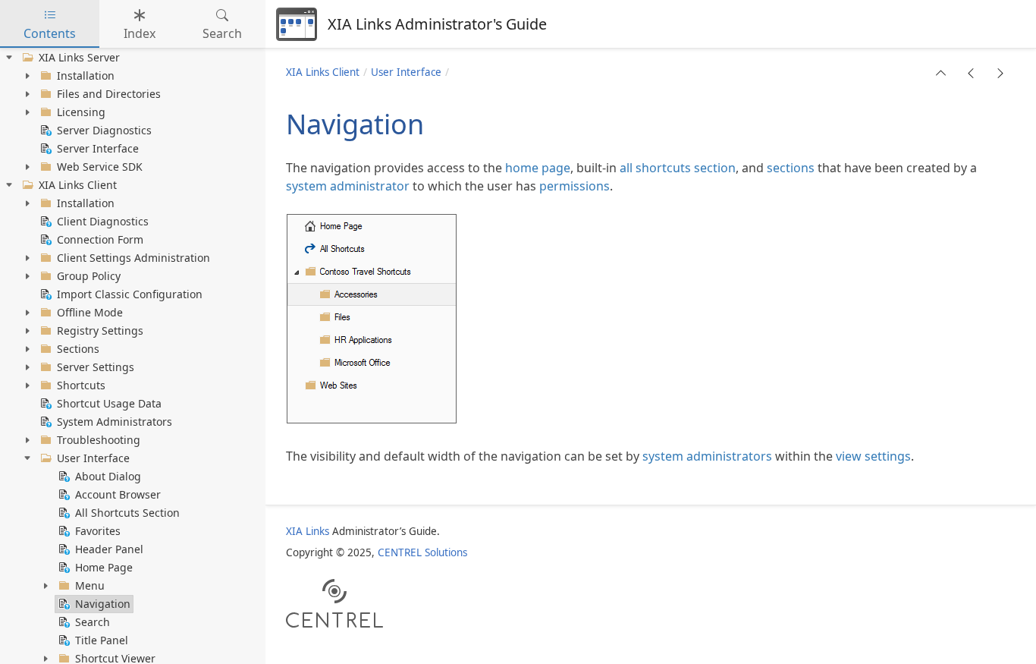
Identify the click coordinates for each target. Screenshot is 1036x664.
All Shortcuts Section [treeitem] (127, 512)
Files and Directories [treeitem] (109, 94)
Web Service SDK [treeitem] (100, 166)
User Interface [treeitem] (93, 458)
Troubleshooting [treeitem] (98, 440)
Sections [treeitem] (78, 348)
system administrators (707, 456)
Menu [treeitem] (90, 585)
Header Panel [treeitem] (109, 549)
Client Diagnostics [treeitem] (103, 221)
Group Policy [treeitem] (89, 276)
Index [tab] (139, 33)
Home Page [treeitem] (104, 567)
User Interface (406, 72)
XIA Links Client (322, 72)
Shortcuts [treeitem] (81, 385)
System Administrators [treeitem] (114, 421)
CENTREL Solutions (422, 552)
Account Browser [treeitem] (118, 494)
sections (791, 167)
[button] (941, 73)
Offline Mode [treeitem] (90, 312)
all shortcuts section (678, 167)
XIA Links (307, 531)
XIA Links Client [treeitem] (78, 185)
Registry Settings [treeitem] (100, 330)
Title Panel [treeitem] (101, 640)
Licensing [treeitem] (81, 112)
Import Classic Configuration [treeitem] (129, 294)
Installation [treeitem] (86, 75)
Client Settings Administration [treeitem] (133, 257)
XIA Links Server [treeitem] (79, 57)
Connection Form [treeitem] (100, 239)
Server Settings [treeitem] (95, 367)
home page (537, 167)
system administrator (348, 186)
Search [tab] (222, 33)
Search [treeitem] (92, 622)
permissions (574, 186)
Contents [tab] (50, 33)
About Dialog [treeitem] (108, 476)
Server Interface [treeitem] (98, 148)
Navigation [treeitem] (102, 603)
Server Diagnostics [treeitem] (104, 130)
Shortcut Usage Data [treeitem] (109, 403)
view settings (873, 456)
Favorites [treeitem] (98, 531)
